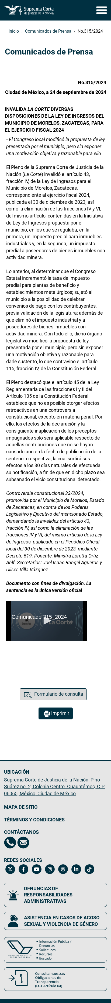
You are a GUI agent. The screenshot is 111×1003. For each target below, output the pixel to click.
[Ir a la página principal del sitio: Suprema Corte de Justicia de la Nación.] (29, 10)
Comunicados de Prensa (48, 31)
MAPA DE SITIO (20, 807)
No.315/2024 (90, 31)
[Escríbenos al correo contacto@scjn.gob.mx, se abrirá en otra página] (23, 843)
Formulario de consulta (58, 694)
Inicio (14, 31)
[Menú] (101, 7)
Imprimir (60, 713)
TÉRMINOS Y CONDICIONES (34, 819)
